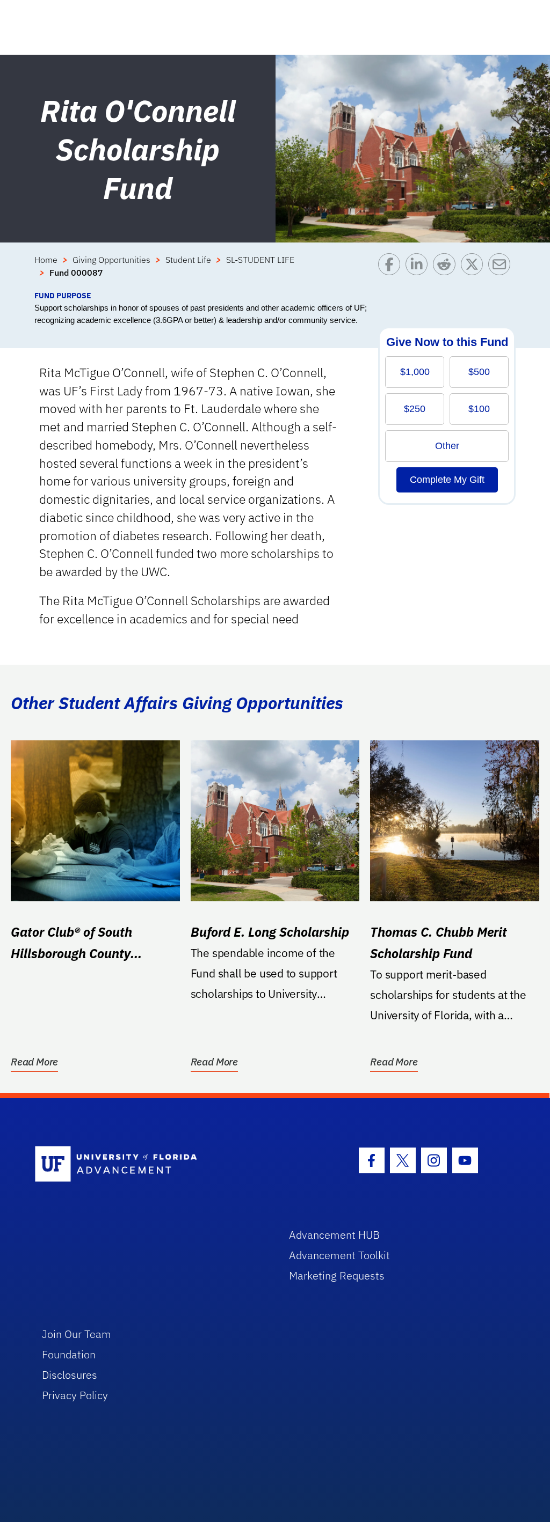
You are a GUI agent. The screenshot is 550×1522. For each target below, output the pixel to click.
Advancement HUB (334, 1234)
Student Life (188, 259)
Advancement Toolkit (339, 1255)
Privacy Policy (75, 1395)
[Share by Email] (502, 271)
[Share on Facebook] (392, 271)
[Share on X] (474, 271)
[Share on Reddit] (446, 271)
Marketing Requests (337, 1275)
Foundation (69, 1354)
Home (45, 259)
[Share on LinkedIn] (419, 271)
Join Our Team (76, 1334)
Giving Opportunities (111, 259)
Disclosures (69, 1374)
